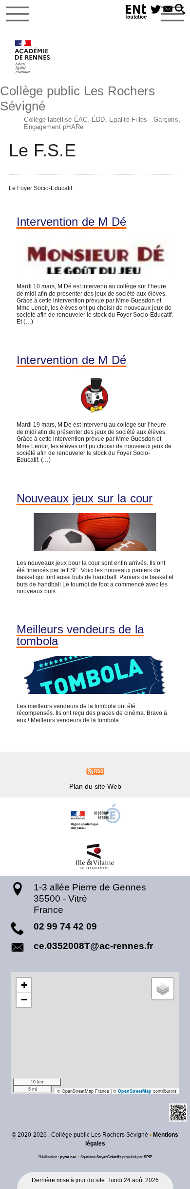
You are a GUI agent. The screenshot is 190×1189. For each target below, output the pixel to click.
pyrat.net (68, 1156)
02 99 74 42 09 (65, 926)
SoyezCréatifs (108, 1156)
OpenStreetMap (135, 1091)
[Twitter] (156, 10)
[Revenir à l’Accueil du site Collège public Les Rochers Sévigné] (33, 56)
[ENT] (136, 13)
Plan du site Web (95, 786)
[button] (180, 10)
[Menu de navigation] (17, 14)
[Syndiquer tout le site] (95, 770)
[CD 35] (95, 856)
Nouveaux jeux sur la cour (85, 498)
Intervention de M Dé (72, 222)
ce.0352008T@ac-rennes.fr (93, 946)
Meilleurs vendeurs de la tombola (80, 635)
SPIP (148, 1156)
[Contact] (168, 10)
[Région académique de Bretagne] (95, 817)
